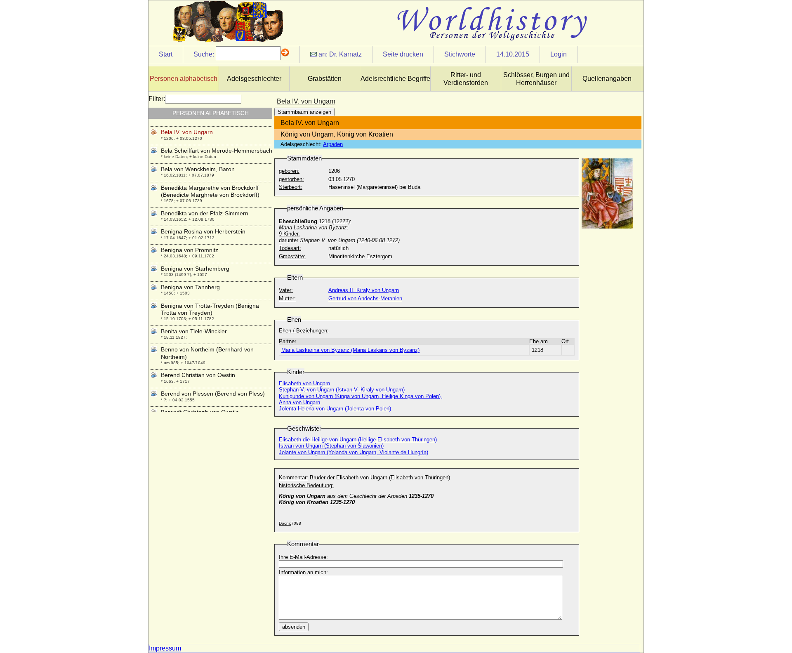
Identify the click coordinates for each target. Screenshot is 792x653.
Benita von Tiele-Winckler (194, 331)
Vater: (286, 290)
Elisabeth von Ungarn (304, 383)
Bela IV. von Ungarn (187, 132)
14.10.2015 (512, 54)
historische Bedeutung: (306, 485)
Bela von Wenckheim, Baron (198, 169)
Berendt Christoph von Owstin (200, 412)
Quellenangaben (607, 78)
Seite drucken (403, 54)
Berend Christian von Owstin (198, 375)
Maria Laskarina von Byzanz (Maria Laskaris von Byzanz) (350, 350)
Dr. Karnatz (345, 54)
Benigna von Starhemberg (195, 268)
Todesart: (290, 248)
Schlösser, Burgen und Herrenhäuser (536, 78)
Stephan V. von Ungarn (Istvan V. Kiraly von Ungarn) (342, 390)
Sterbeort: (290, 187)
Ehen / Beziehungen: (304, 331)
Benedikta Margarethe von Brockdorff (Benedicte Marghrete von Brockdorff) (210, 191)
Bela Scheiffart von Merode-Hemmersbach (216, 150)
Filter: (156, 98)
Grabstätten (325, 78)
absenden (293, 627)
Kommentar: (293, 477)
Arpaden (333, 144)
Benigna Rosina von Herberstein (203, 231)
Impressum (165, 648)
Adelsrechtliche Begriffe (395, 78)
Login (558, 54)
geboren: (289, 171)
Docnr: (285, 523)
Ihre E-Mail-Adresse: (303, 557)
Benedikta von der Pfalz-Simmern (204, 213)
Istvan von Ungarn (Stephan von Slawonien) (331, 446)
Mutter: (287, 298)
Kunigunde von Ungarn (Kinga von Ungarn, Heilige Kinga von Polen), (360, 396)
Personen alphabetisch (183, 78)
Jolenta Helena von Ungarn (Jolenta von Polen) (335, 408)
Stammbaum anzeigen (304, 112)
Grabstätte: (292, 256)
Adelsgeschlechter (254, 78)
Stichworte (459, 54)
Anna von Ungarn (299, 402)
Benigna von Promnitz (189, 250)
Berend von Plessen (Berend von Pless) (213, 393)
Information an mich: (303, 572)
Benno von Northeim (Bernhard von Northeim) (207, 353)
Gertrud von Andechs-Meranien (365, 298)
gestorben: (291, 179)
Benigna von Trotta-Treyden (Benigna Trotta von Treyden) (210, 309)
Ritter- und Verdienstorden (465, 78)
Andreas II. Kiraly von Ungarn (363, 290)
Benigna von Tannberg (190, 287)
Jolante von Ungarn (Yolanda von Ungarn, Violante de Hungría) (353, 452)
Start (165, 54)
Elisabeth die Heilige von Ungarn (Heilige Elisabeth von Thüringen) (358, 439)
